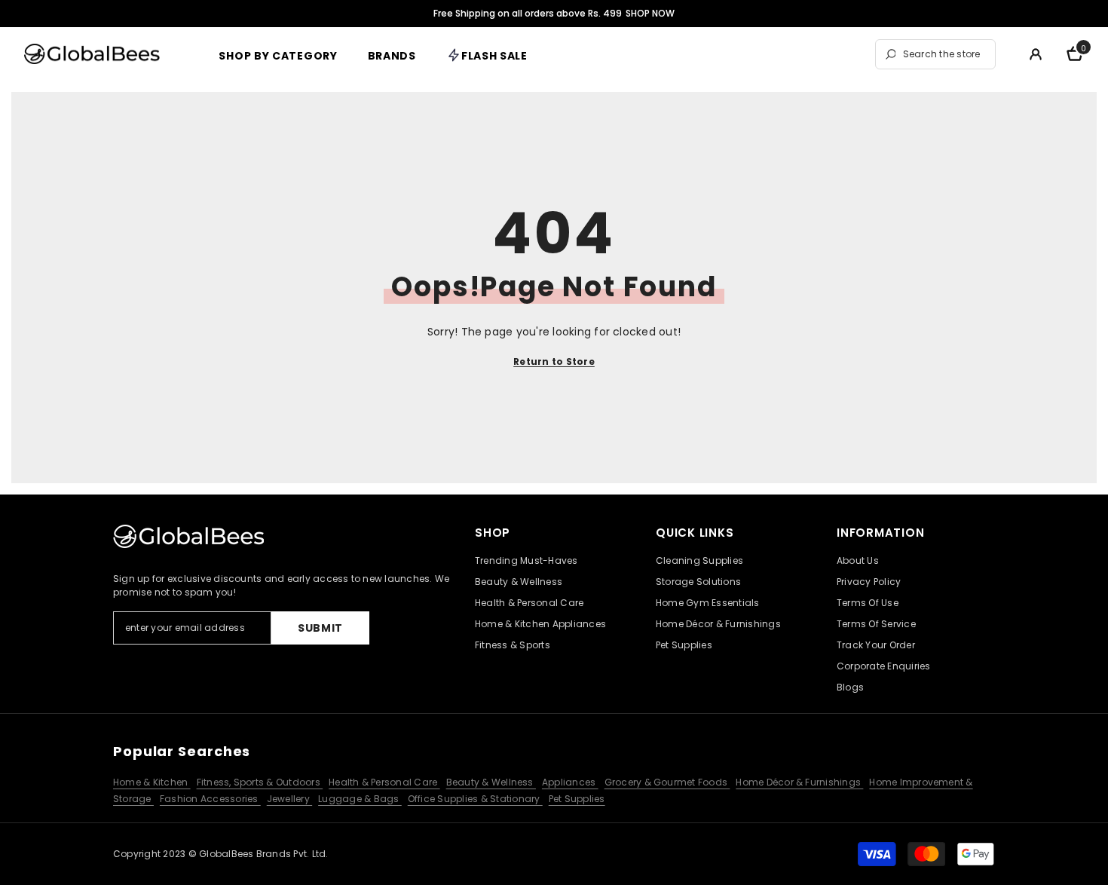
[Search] (935, 54)
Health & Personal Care (384, 782)
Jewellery (289, 798)
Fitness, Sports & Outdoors (260, 782)
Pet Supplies (577, 798)
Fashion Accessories (210, 798)
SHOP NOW (650, 13)
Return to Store (554, 361)
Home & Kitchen (152, 782)
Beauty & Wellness (491, 782)
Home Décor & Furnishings (799, 782)
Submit (320, 627)
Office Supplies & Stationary (475, 798)
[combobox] (945, 54)
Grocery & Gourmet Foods (667, 782)
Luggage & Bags (360, 798)
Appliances (570, 782)
